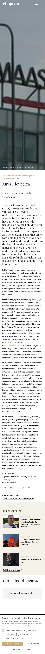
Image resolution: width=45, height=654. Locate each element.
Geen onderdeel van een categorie (18, 498)
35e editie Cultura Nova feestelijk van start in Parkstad (30, 542)
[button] (31, 4)
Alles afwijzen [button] (33, 644)
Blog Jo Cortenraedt (29, 557)
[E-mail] (5, 488)
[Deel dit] (11, 488)
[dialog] (22, 634)
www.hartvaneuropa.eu (12, 345)
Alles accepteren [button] (12, 644)
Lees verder (38, 626)
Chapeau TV (25, 537)
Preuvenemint (26, 517)
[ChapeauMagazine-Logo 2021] (11, 4)
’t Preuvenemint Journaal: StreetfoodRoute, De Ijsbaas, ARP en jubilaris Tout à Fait (31, 523)
